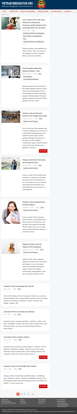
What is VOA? (42, 401)
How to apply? (42, 399)
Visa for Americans (62, 406)
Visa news (22, 401)
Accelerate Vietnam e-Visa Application (33, 33)
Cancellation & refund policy (8, 403)
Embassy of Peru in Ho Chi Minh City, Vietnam (20, 366)
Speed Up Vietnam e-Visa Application (33, 41)
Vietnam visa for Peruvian (30, 121)
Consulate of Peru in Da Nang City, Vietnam (19, 312)
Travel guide (23, 403)
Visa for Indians (61, 401)
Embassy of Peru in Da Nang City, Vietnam (19, 286)
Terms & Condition (6, 401)
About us (22, 399)
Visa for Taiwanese (62, 403)
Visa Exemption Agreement (30, 79)
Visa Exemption (27, 76)
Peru (24, 39)
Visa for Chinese (61, 399)
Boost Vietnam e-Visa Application (32, 36)
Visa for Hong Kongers (63, 404)
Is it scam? (41, 403)
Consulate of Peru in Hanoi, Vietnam (16, 337)
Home (3, 14)
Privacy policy (4, 399)
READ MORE (41, 59)
